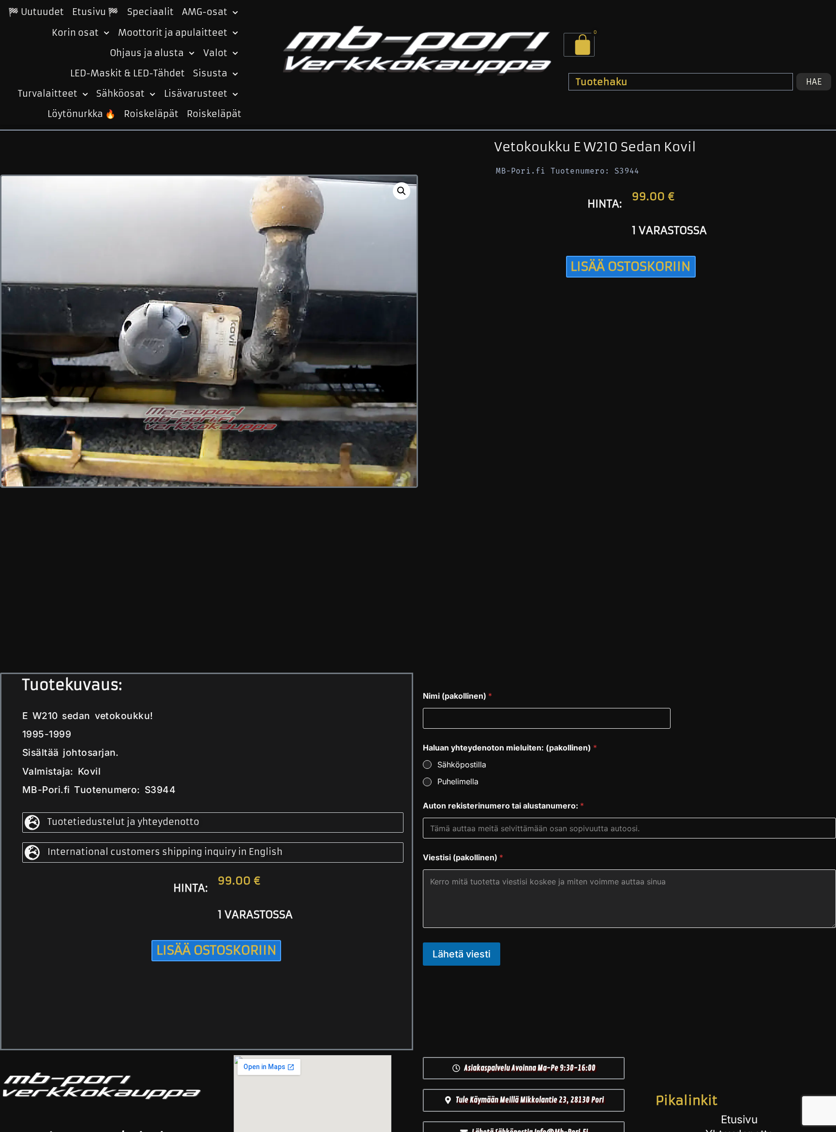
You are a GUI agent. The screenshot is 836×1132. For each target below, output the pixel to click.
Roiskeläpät (151, 114)
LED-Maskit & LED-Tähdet (127, 73)
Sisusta (210, 73)
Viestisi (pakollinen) (463, 857)
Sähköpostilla (461, 764)
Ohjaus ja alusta (147, 53)
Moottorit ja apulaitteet (172, 33)
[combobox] (680, 81)
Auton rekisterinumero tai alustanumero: (503, 805)
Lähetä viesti (462, 954)
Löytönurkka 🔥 (81, 114)
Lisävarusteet (195, 93)
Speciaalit (150, 12)
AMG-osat (204, 12)
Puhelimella (457, 781)
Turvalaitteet (47, 93)
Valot (215, 53)
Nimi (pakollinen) (457, 696)
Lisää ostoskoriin (630, 266)
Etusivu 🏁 (95, 12)
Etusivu (739, 1119)
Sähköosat (120, 93)
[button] (401, 191)
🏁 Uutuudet (36, 12)
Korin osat (75, 33)
